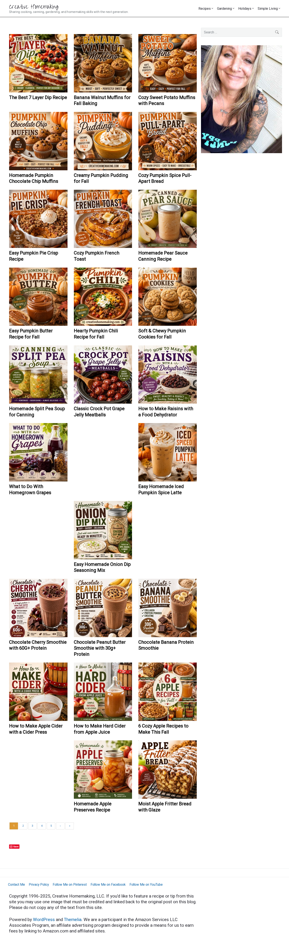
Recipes (204, 9)
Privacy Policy (39, 885)
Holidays (244, 9)
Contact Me (16, 885)
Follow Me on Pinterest (70, 885)
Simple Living (268, 9)
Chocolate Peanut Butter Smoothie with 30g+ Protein (100, 648)
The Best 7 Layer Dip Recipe (38, 97)
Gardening (224, 9)
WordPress (44, 919)
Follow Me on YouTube (146, 885)
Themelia (72, 919)
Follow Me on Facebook (108, 885)
